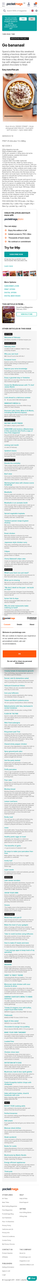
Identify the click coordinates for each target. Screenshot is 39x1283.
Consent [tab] (7, 624)
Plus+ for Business (8, 1221)
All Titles (5, 1198)
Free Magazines (7, 1210)
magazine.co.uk (25, 1261)
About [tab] (32, 624)
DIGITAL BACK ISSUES (12, 296)
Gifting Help (23, 1216)
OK (19, 654)
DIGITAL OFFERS (10, 292)
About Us (22, 1253)
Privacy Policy (6, 1225)
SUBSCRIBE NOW (16, 254)
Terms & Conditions (8, 1236)
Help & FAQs (23, 1198)
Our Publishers (6, 1218)
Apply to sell (6, 1271)
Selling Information (8, 1267)
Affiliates (5, 1257)
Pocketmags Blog (8, 1214)
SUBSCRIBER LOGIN (11, 286)
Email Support (24, 1202)
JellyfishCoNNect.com (27, 1265)
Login (4, 1275)
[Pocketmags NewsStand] (14, 4)
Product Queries (7, 1253)
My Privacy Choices (8, 1244)
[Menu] (3, 4)
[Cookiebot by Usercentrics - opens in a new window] (28, 618)
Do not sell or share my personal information (19, 662)
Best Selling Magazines (9, 1206)
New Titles (5, 1202)
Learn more (8, 266)
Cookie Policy (6, 1240)
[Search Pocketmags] (4, 11)
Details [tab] (19, 624)
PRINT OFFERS (9, 289)
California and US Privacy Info (7, 1230)
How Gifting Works (25, 1212)
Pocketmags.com (25, 1257)
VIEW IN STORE (26, 314)
